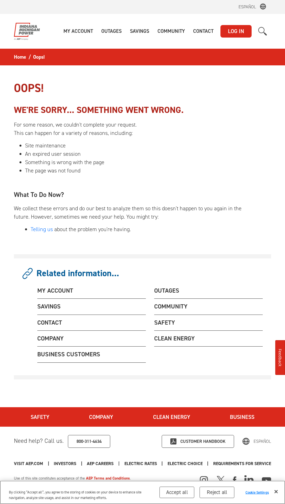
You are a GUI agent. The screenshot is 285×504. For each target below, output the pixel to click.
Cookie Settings (257, 492)
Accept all (177, 492)
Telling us (42, 229)
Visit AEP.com (28, 463)
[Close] (276, 492)
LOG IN (236, 31)
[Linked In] (249, 479)
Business (242, 417)
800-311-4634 (89, 441)
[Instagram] (204, 480)
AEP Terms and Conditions (108, 478)
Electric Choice (185, 463)
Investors (65, 463)
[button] (78, 31)
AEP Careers (100, 463)
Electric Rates (140, 463)
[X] (221, 479)
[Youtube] (266, 479)
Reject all (217, 492)
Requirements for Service (242, 463)
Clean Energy (171, 417)
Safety (40, 417)
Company (101, 417)
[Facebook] (234, 479)
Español (247, 7)
